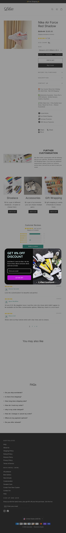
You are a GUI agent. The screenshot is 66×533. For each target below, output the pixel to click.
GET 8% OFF (19, 277)
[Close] (59, 251)
